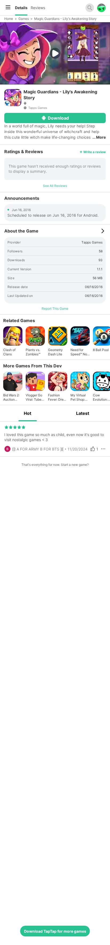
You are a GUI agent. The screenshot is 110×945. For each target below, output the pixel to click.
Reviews (38, 7)
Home (8, 19)
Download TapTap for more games (55, 931)
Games (23, 19)
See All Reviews (55, 186)
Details (21, 7)
